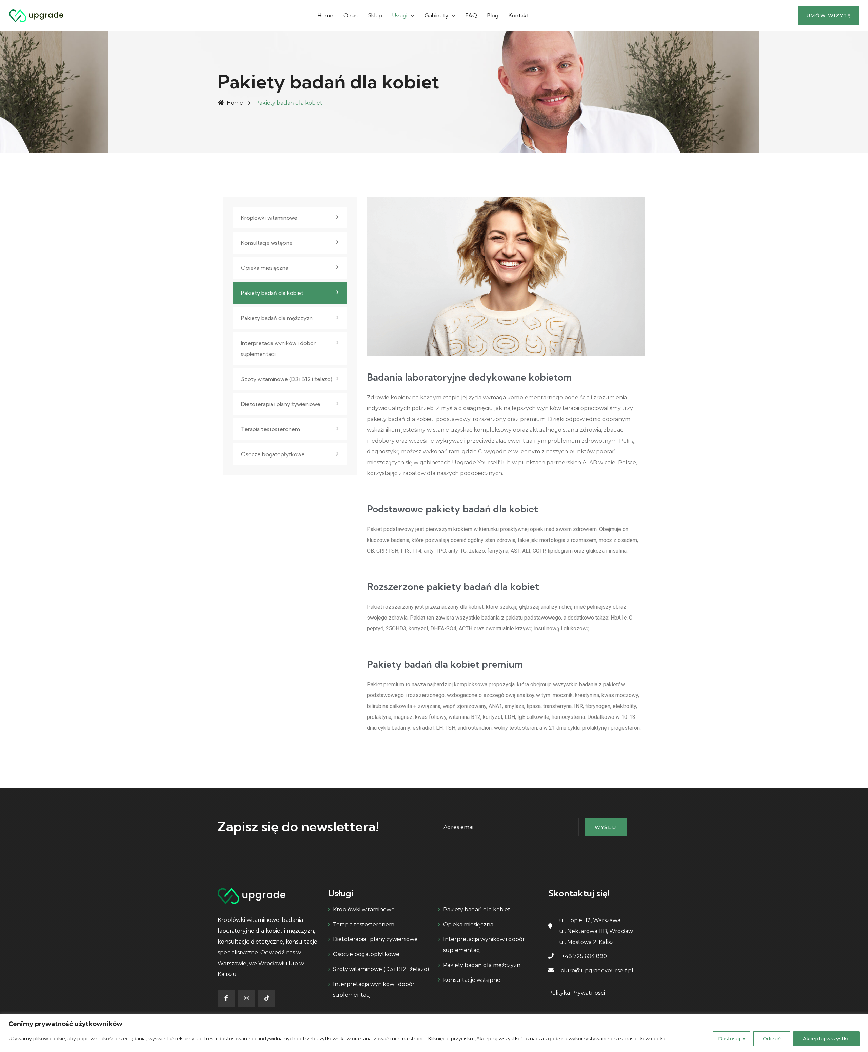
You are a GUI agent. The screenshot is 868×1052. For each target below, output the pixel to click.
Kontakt (519, 15)
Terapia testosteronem (270, 429)
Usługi (399, 15)
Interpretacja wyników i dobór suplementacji (278, 348)
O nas (350, 15)
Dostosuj (729, 1039)
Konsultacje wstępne (267, 242)
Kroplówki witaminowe (269, 217)
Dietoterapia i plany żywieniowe (280, 404)
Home (325, 15)
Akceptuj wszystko (826, 1039)
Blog (492, 15)
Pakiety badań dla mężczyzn (277, 318)
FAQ (471, 15)
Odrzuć (772, 1039)
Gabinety (436, 15)
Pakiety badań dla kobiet (272, 292)
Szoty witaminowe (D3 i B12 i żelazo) (286, 379)
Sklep (375, 15)
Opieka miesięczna (264, 267)
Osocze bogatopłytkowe (273, 454)
